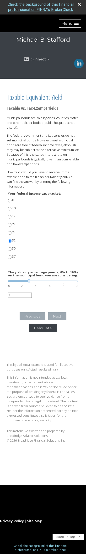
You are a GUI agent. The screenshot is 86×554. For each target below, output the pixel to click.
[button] (70, 23)
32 (14, 240)
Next (57, 316)
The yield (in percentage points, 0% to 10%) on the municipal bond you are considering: (43, 274)
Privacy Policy (12, 521)
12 (14, 216)
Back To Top (66, 537)
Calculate (43, 328)
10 (14, 208)
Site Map (34, 521)
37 (14, 256)
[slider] (43, 281)
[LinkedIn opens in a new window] (79, 66)
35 (14, 248)
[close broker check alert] (79, 4)
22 (14, 224)
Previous (32, 316)
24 (14, 232)
